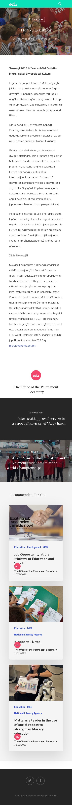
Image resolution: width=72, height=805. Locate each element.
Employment (34, 547)
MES (45, 547)
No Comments (44, 44)
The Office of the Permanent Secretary (37, 38)
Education (36, 19)
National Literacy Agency (28, 634)
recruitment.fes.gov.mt (22, 345)
